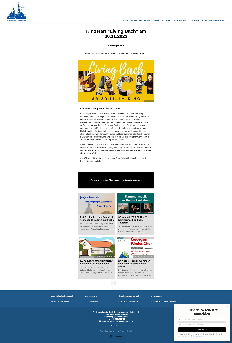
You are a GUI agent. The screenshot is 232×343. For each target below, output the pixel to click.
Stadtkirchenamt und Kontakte (164, 302)
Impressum (115, 325)
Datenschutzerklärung (107, 331)
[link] (208, 20)
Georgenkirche (91, 296)
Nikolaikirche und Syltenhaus (130, 296)
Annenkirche (156, 296)
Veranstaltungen (162, 20)
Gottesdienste (181, 20)
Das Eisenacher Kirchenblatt (136, 20)
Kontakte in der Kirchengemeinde (207, 20)
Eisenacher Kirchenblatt (128, 302)
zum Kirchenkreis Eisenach (62, 296)
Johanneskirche (91, 302)
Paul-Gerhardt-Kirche (60, 302)
